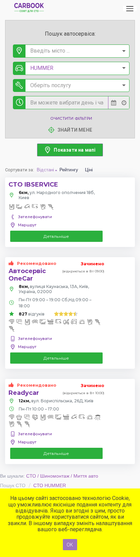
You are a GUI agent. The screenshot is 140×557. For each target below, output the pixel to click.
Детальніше (56, 236)
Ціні (89, 169)
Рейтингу (68, 169)
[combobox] (71, 51)
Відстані (45, 169)
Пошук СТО (12, 485)
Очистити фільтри (71, 118)
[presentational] (124, 51)
